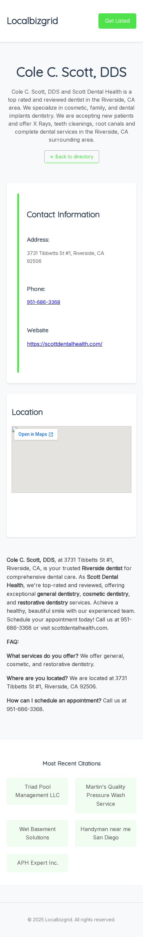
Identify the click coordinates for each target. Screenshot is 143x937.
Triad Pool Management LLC (37, 791)
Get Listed (117, 20)
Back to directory (71, 156)
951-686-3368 (43, 302)
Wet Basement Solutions (37, 833)
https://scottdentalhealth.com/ (64, 344)
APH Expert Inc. (37, 862)
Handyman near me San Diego (105, 833)
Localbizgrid (32, 20)
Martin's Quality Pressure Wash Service (105, 795)
